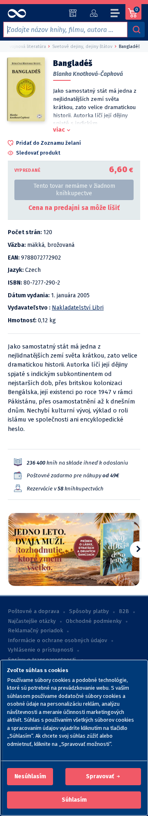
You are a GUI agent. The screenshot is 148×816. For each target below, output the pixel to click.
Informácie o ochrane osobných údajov (57, 640)
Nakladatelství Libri (78, 307)
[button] (30, 776)
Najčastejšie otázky (32, 621)
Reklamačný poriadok (35, 630)
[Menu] (115, 14)
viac (59, 129)
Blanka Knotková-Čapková (88, 74)
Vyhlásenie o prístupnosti (40, 650)
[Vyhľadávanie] (136, 29)
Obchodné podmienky (94, 621)
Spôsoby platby (89, 611)
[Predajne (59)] (73, 13)
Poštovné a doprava (33, 611)
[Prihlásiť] (93, 13)
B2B (124, 611)
